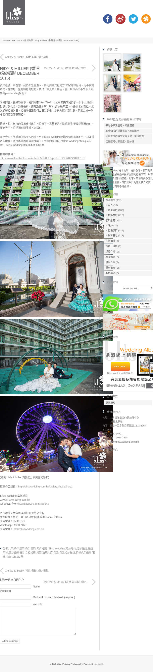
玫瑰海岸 (47, 552)
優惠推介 (110, 267)
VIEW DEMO (120, 366)
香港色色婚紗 (83, 552)
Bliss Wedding (56, 548)
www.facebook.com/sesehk (33, 503)
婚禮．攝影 (112, 246)
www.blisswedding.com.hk (15, 499)
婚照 (39, 552)
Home (19, 40)
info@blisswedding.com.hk (28, 529)
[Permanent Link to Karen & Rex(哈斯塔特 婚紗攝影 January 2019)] (132, 71)
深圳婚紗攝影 (17, 552)
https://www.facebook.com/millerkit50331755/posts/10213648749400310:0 (42, 158)
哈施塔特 (71, 548)
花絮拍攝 (110, 241)
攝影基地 (113, 215)
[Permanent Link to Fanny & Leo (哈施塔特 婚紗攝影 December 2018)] (112, 71)
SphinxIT (99, 664)
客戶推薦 (41, 548)
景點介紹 (110, 262)
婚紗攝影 (82, 548)
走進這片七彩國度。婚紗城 (120, 141)
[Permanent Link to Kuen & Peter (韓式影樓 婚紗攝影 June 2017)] (112, 91)
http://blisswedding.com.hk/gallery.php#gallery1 (45, 486)
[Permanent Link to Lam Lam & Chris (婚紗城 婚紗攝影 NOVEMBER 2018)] (112, 111)
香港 (56, 552)
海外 (110, 205)
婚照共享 (28, 40)
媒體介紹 (110, 251)
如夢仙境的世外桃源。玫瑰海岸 (122, 131)
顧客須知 (110, 402)
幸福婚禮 (30, 552)
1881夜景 (17, 556)
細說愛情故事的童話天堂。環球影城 (125, 136)
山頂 (9, 556)
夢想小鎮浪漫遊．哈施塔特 (120, 125)
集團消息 (110, 257)
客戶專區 (110, 273)
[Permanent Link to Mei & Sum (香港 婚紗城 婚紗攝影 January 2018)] (132, 91)
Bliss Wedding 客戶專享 (120, 373)
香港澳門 (19, 548)
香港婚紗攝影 (67, 552)
